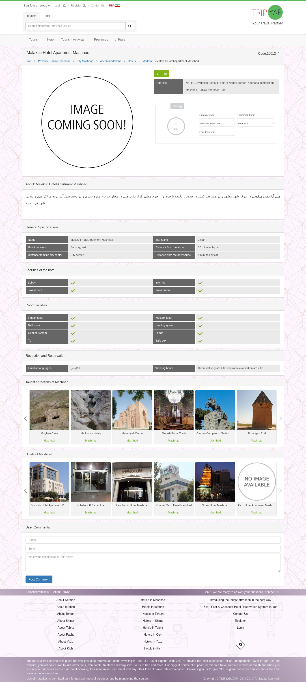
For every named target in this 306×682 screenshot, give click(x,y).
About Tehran (65, 613)
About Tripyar (61, 591)
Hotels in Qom (153, 634)
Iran (29, 61)
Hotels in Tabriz (153, 627)
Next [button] (25, 417)
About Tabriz (66, 627)
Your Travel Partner (267, 23)
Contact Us (97, 5)
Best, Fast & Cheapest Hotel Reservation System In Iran (240, 606)
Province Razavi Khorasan (54, 61)
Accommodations (110, 61)
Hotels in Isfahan (153, 606)
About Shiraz (65, 620)
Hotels (132, 61)
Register (76, 5)
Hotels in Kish (153, 648)
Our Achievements (37, 591)
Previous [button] (280, 417)
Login (240, 627)
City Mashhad (85, 61)
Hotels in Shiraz (153, 620)
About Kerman (65, 600)
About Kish (65, 648)
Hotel (46, 15)
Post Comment (39, 579)
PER (112, 5)
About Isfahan (66, 606)
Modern (147, 61)
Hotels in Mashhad (153, 600)
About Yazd (65, 641)
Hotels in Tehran (153, 613)
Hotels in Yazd (153, 641)
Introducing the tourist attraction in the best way (240, 600)
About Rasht (66, 634)
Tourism (31, 15)
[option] (256, 417)
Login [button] (57, 5)
